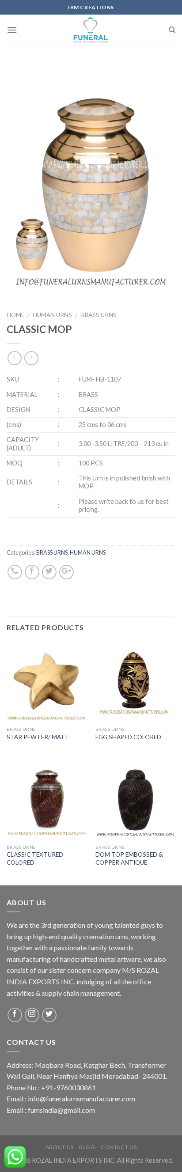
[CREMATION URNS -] (91, 30)
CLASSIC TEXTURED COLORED (35, 858)
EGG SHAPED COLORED (128, 737)
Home (15, 314)
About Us (60, 1147)
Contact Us (118, 1147)
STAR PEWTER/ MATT (38, 737)
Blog (87, 1147)
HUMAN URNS (52, 314)
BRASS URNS (98, 314)
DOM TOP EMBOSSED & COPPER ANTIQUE (129, 858)
